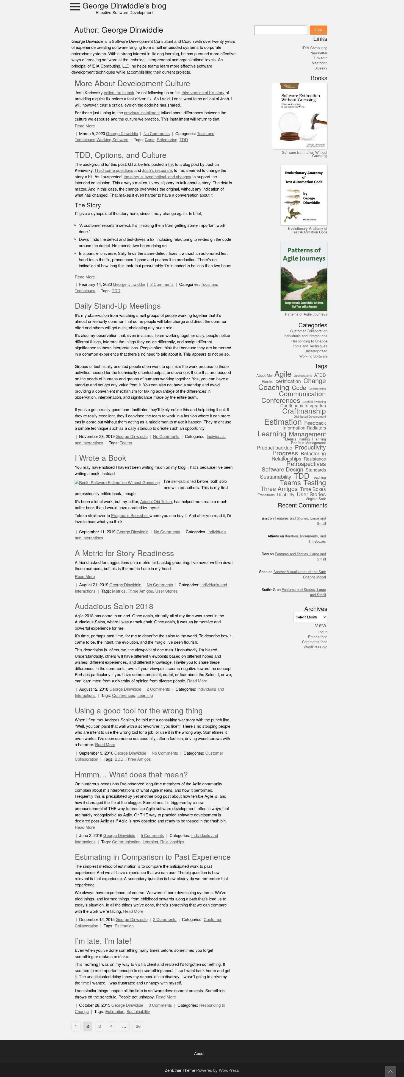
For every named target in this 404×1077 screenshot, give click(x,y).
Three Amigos (140, 591)
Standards (316, 470)
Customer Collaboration (308, 331)
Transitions (266, 495)
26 (138, 1026)
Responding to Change (309, 341)
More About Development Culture (132, 83)
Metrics (119, 591)
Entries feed (317, 637)
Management (307, 434)
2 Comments (162, 284)
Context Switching (314, 402)
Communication (126, 841)
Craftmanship (304, 411)
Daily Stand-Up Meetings (118, 306)
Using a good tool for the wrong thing (139, 710)
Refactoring (167, 139)
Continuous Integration (303, 406)
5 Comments (152, 835)
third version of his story (203, 92)
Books (267, 382)
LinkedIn (320, 58)
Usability (285, 495)
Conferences (123, 695)
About (199, 1053)
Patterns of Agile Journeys (306, 314)
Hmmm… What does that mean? (131, 774)
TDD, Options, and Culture (121, 155)
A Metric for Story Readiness (124, 553)
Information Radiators (304, 428)
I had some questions (114, 170)
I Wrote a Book (100, 458)
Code (149, 139)
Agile (283, 374)
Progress (285, 453)
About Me (264, 375)
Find (318, 30)
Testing (314, 482)
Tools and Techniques (310, 346)
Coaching (273, 387)
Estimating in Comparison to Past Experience (153, 857)
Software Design (282, 469)
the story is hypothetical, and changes (157, 176)
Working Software (112, 139)
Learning (145, 695)
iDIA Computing (314, 48)
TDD (183, 139)
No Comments (156, 133)
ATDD (320, 375)
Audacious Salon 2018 (114, 606)
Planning (319, 439)
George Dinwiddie (122, 133)
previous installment (142, 112)
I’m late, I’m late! (103, 941)
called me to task (119, 92)
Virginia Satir (316, 499)
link (171, 164)
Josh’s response (157, 170)
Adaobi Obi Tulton (156, 501)
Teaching (319, 477)
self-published (183, 481)
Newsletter (319, 53)
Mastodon (319, 63)
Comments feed (314, 642)
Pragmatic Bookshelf (130, 515)
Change (314, 381)
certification (288, 381)
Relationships (172, 841)
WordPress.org (315, 647)
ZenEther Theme (180, 1070)
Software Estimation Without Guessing (304, 154)
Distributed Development (310, 416)
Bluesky (320, 68)
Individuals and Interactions (305, 336)
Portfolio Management (308, 443)
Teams (126, 442)
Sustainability (138, 1011)
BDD (119, 759)
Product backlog (274, 448)
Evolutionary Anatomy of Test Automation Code (307, 230)
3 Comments (160, 1005)
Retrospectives (306, 464)
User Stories (166, 591)
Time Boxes (313, 489)
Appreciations (303, 376)
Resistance (315, 459)
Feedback (315, 423)
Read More (85, 126)
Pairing (304, 439)
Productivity (310, 447)
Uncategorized (316, 351)
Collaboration (317, 389)
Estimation (124, 925)
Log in (322, 632)
